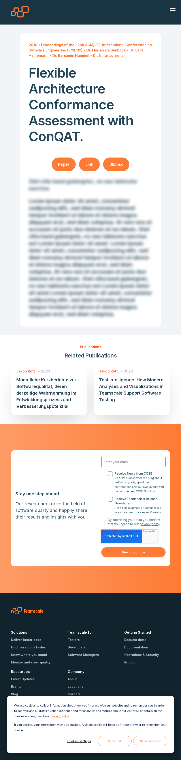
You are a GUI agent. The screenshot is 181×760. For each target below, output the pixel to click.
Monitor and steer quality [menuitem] (31, 662)
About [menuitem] (72, 679)
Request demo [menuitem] (135, 640)
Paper (63, 164)
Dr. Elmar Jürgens (108, 55)
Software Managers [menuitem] (83, 655)
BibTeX (116, 164)
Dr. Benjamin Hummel (71, 55)
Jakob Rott (25, 371)
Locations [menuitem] (75, 686)
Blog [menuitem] (14, 694)
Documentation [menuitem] (136, 647)
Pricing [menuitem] (129, 662)
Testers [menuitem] (74, 640)
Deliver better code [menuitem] (26, 640)
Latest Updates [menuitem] (23, 679)
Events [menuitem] (16, 686)
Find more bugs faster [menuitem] (28, 647)
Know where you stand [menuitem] (29, 655)
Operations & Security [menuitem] (141, 655)
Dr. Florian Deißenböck (106, 50)
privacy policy (60, 716)
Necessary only (150, 741)
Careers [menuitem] (74, 694)
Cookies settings (79, 741)
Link (89, 164)
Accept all (114, 741)
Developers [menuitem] (77, 647)
